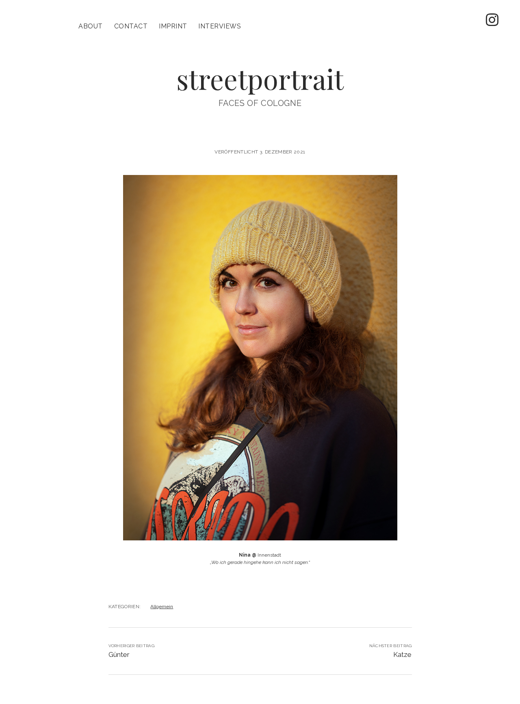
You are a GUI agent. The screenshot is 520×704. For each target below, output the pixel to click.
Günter (119, 654)
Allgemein (161, 606)
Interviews (219, 26)
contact (130, 26)
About (90, 26)
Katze (402, 654)
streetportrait (260, 78)
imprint (173, 26)
